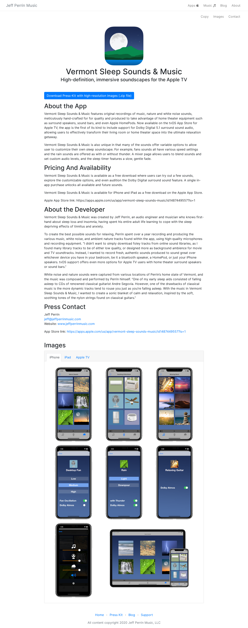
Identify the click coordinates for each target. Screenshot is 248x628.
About (236, 5)
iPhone (54, 357)
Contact (234, 16)
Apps (192, 5)
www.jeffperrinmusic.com (76, 324)
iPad (68, 357)
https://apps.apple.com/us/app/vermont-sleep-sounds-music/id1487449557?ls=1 (126, 331)
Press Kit (116, 615)
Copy (205, 16)
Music (208, 5)
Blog (223, 5)
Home (99, 615)
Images (218, 16)
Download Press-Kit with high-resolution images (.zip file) (89, 96)
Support (147, 615)
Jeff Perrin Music (21, 5)
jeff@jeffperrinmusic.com (62, 319)
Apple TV (83, 357)
